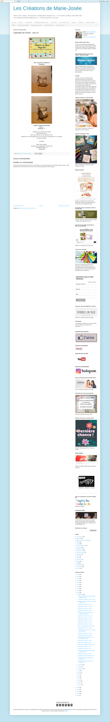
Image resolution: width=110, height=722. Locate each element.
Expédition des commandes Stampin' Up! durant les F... (86, 651)
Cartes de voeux (60, 25)
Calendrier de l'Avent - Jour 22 (85, 606)
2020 (78, 586)
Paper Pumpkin (49, 25)
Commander (28, 22)
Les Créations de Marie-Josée (47, 8)
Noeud (78, 556)
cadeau (78, 568)
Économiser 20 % (64, 22)
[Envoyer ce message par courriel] (35, 153)
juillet (79, 672)
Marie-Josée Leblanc (90, 32)
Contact (20, 22)
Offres (13, 25)
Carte (77, 543)
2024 (78, 578)
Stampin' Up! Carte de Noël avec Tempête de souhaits (85, 613)
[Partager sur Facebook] (40, 153)
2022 (78, 582)
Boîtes (77, 542)
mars (79, 680)
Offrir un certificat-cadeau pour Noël (86, 626)
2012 (78, 695)
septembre (80, 668)
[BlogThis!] (37, 153)
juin (79, 674)
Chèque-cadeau (90, 22)
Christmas (78, 547)
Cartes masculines (80, 545)
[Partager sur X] (38, 153)
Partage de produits (23, 25)
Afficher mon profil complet (89, 37)
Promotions (54, 22)
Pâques (78, 561)
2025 (78, 576)
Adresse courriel (81, 284)
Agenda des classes (36, 25)
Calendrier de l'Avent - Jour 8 (84, 646)
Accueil (14, 22)
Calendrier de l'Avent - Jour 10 (85, 640)
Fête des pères (79, 550)
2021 (78, 584)
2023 (78, 580)
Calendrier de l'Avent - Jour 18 (85, 618)
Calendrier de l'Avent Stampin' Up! (86, 655)
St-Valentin (79, 564)
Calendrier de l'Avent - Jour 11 (85, 635)
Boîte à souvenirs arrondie (82, 540)
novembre (80, 664)
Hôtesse (74, 22)
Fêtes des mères (80, 552)
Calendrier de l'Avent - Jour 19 (85, 616)
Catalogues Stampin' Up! (41, 22)
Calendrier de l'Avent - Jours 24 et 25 (86, 599)
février (79, 682)
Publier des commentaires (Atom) (27, 208)
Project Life (79, 559)
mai (79, 676)
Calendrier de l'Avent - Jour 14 (85, 628)
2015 (78, 689)
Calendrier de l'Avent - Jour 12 (85, 633)
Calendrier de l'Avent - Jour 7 (84, 648)
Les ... (81, 326)
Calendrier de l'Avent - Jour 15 (85, 624)
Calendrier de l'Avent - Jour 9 (84, 642)
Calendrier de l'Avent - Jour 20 (85, 610)
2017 (78, 592)
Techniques (79, 566)
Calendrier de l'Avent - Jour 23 (85, 604)
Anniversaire (79, 536)
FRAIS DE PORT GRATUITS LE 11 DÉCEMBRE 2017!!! (86, 638)
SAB (77, 563)
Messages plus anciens (64, 205)
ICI (43, 127)
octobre (80, 666)
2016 (78, 687)
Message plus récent (18, 205)
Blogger (66, 711)
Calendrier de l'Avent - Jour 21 (85, 608)
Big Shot (78, 538)
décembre (80, 594)
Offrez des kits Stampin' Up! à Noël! (86, 644)
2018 (78, 590)
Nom (77, 294)
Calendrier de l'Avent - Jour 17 (85, 620)
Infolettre (81, 22)
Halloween (79, 554)
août (79, 670)
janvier (79, 684)
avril (79, 678)
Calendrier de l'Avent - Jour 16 (85, 622)
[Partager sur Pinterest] (41, 153)
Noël (77, 557)
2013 (78, 693)
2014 (78, 691)
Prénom (78, 289)
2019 (78, 588)
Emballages (79, 549)
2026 (78, 574)
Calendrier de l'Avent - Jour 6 (84, 653)
